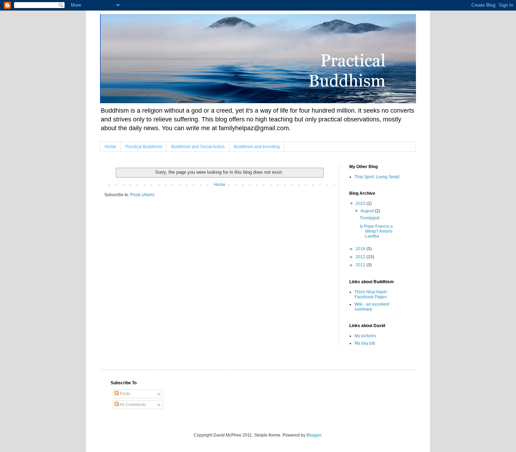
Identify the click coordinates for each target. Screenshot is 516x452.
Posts (124, 393)
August (367, 210)
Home (110, 146)
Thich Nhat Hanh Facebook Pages (371, 294)
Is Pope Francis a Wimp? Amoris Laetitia (376, 231)
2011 (361, 264)
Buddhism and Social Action (198, 146)
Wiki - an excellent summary (372, 307)
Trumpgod (369, 217)
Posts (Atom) (142, 194)
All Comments (132, 404)
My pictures (365, 335)
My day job (365, 343)
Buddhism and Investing (257, 146)
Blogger (313, 435)
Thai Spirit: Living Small (377, 176)
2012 (361, 256)
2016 (361, 248)
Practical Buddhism (143, 146)
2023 (361, 203)
